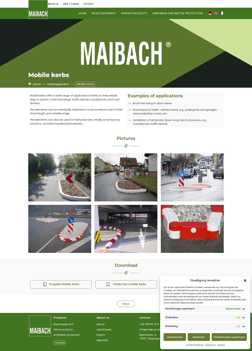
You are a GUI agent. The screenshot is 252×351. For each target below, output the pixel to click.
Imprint (221, 344)
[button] (245, 280)
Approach (210, 344)
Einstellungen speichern (229, 337)
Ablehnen (199, 337)
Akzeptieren (175, 337)
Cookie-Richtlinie (194, 344)
